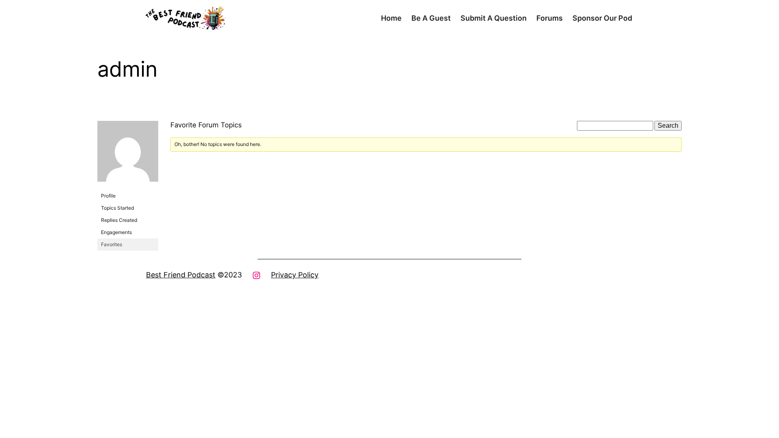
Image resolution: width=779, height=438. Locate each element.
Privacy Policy (294, 275)
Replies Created (119, 220)
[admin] (127, 188)
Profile (108, 196)
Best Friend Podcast (180, 275)
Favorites (111, 244)
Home (391, 18)
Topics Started (117, 208)
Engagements (116, 232)
